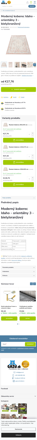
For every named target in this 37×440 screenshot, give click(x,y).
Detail (28, 318)
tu (8, 425)
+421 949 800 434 (20, 375)
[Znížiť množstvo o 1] (32, 135)
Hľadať (32, 6)
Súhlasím (18, 435)
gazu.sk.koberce (19, 381)
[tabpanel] (9, 304)
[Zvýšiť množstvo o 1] (32, 133)
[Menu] (34, 2)
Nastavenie (18, 429)
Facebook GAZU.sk (20, 378)
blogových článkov (17, 260)
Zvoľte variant (20, 89)
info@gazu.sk (20, 372)
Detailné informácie (27, 75)
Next (34, 283)
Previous (31, 283)
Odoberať (30, 344)
